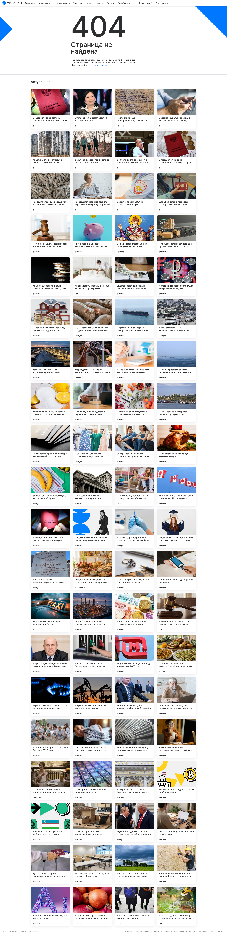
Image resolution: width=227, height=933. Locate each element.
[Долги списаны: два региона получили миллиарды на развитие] (134, 612)
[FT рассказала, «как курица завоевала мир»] (176, 444)
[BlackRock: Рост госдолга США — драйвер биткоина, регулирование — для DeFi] (176, 780)
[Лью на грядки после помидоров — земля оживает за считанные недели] (176, 906)
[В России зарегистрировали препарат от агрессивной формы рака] (134, 528)
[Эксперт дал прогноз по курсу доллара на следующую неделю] (134, 738)
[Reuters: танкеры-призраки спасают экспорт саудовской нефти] (92, 612)
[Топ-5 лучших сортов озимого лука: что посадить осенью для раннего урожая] (92, 906)
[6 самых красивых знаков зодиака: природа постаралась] (50, 780)
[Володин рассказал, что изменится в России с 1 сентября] (134, 696)
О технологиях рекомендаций (172, 931)
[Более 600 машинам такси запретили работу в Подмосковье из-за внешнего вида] (50, 612)
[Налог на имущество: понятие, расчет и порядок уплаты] (50, 318)
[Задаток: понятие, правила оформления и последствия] (134, 276)
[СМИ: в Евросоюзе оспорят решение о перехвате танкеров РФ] (176, 360)
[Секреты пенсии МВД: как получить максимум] (134, 193)
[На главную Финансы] (14, 3)
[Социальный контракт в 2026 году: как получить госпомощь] (92, 738)
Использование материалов (197, 931)
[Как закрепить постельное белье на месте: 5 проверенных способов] (92, 276)
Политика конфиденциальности (147, 931)
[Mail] (4, 3)
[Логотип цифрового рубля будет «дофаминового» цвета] (176, 276)
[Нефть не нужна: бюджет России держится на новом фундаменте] (50, 654)
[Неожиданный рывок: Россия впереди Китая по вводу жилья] (176, 864)
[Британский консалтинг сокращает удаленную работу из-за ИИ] (176, 738)
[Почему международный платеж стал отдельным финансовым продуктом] (92, 528)
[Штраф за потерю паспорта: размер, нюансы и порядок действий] (176, 193)
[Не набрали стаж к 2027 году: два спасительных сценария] (50, 528)
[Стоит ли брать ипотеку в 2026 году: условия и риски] (134, 570)
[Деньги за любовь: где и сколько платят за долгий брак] (92, 151)
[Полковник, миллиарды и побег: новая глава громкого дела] (50, 235)
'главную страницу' (100, 65)
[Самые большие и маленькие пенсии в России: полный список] (50, 109)
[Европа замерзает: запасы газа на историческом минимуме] (50, 696)
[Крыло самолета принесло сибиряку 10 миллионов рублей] (50, 276)
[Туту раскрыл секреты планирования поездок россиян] (50, 864)
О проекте (129, 931)
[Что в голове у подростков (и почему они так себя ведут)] (134, 486)
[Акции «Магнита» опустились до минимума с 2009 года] (134, 654)
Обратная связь (216, 931)
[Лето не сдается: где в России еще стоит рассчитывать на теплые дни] (134, 864)
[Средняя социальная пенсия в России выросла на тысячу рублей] (176, 109)
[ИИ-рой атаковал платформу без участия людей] (50, 906)
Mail (4, 931)
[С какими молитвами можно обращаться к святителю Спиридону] (134, 235)
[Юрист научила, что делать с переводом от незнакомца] (92, 402)
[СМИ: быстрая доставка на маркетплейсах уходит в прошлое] (92, 822)
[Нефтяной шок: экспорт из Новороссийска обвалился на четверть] (134, 318)
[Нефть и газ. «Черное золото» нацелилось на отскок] (92, 696)
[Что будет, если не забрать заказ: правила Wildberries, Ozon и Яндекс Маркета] (176, 235)
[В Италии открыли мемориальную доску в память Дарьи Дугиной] (50, 570)
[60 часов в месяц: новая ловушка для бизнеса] (176, 822)
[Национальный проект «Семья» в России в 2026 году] (50, 738)
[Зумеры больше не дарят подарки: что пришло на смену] (134, 444)
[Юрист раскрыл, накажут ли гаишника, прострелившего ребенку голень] (176, 612)
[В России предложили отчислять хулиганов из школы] (134, 906)
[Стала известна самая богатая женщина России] (92, 109)
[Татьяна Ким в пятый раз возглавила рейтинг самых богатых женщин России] (50, 360)
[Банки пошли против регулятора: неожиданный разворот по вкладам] (50, 444)
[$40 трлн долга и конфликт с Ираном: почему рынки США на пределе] (134, 151)
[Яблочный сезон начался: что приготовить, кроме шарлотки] (92, 570)
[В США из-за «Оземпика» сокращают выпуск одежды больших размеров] (92, 444)
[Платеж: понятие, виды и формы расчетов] (176, 570)
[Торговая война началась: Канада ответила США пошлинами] (176, 486)
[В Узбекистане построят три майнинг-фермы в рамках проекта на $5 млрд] (50, 822)
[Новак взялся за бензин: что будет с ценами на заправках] (92, 654)
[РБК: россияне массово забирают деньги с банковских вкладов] (92, 235)
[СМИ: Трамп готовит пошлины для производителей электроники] (92, 780)
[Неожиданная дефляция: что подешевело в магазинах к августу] (134, 402)
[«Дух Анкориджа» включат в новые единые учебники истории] (134, 822)
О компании (12, 931)
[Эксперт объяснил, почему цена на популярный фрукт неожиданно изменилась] (50, 486)
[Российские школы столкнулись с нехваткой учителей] (92, 864)
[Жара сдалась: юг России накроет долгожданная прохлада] (92, 360)
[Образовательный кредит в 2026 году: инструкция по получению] (176, 528)
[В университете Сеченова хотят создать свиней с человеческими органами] (92, 318)
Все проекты (33, 931)
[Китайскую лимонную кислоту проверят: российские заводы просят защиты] (50, 402)
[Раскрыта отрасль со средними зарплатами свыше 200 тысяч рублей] (50, 193)
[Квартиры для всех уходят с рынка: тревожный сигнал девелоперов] (50, 151)
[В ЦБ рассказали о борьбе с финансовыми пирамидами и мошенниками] (134, 780)
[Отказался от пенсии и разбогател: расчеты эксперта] (176, 151)
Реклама (22, 931)
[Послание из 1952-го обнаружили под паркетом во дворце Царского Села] (134, 109)
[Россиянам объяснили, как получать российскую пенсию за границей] (176, 696)
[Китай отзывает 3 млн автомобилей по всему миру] (176, 318)
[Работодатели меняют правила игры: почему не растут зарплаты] (92, 193)
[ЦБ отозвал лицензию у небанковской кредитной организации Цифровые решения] (92, 486)
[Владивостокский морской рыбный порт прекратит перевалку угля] (176, 402)
